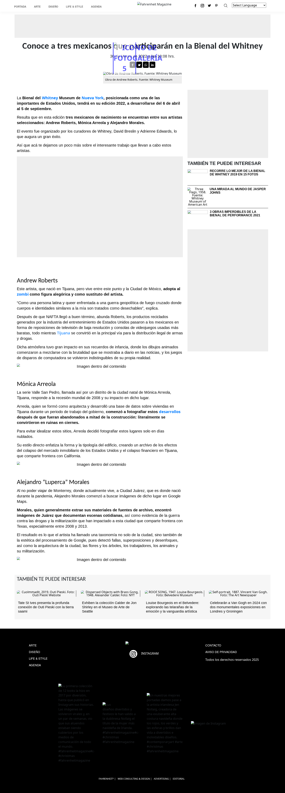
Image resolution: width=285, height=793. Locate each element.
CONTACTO (213, 645)
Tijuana (63, 333)
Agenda (96, 6)
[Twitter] (209, 5)
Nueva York (93, 97)
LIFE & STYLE (38, 658)
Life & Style (74, 6)
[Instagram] (202, 5)
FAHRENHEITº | (107, 778)
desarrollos (169, 411)
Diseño (53, 6)
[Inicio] (154, 4)
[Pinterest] (216, 5)
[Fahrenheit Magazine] (142, 643)
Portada (20, 6)
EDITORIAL (179, 778)
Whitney (50, 97)
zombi (23, 294)
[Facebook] (195, 5)
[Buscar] (226, 5)
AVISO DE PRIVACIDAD (221, 652)
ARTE (33, 645)
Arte (37, 6)
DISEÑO (34, 652)
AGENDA (35, 665)
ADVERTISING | (162, 778)
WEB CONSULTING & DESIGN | (135, 778)
